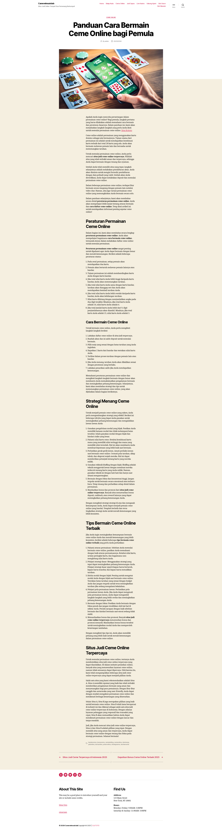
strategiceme (115, 744)
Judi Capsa (131, 3)
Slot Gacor (162, 3)
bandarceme (92, 742)
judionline (91, 744)
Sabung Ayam (151, 3)
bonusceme (101, 742)
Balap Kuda (109, 3)
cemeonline (118, 742)
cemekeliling (109, 742)
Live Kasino (141, 3)
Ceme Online (120, 3)
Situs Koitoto (126, 130)
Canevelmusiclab (46, 3)
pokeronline (107, 744)
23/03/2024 (117, 41)
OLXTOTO (95, 825)
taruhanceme (125, 744)
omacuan (63, 812)
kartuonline (98, 744)
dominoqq (125, 742)
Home (102, 3)
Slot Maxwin (161, 6)
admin (107, 41)
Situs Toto (63, 805)
